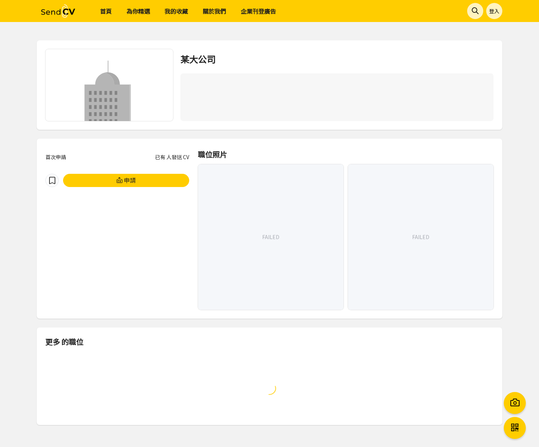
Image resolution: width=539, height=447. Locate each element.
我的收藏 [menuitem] (176, 11)
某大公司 (198, 58)
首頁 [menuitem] (106, 11)
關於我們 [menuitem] (214, 11)
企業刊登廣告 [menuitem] (258, 11)
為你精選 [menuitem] (138, 11)
